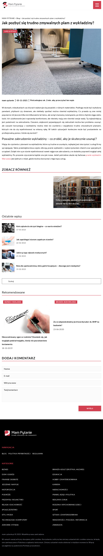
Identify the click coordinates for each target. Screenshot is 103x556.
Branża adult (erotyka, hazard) (68, 469)
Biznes (5, 469)
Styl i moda (7, 515)
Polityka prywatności (19, 454)
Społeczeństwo (9, 510)
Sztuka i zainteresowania (65, 515)
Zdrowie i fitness (10, 525)
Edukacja (57, 474)
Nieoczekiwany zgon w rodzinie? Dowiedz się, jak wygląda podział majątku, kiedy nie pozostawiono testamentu (24, 340)
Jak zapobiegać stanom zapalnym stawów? (35, 239)
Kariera (56, 484)
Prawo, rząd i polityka (64, 495)
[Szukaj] (5, 281)
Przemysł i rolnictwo (12, 500)
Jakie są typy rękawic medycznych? (31, 253)
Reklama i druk (60, 500)
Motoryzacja (8, 490)
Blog (4, 454)
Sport (55, 510)
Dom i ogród (8, 474)
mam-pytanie (8, 100)
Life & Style (10, 31)
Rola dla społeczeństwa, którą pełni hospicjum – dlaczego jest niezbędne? (48, 266)
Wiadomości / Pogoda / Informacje (70, 520)
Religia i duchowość (12, 505)
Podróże (6, 495)
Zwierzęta (58, 525)
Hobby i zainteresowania (65, 479)
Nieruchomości (60, 490)
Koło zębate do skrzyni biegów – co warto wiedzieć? (39, 226)
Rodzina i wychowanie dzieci (67, 505)
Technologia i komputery (14, 520)
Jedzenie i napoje (10, 484)
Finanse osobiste (10, 479)
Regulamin (37, 454)
